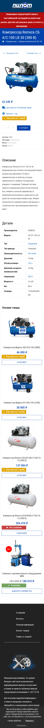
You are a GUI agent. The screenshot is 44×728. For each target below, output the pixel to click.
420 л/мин (32, 253)
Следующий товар (32, 53)
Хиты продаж (11, 143)
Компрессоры (14, 140)
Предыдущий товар (12, 53)
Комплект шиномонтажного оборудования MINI (21, 574)
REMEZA (10, 146)
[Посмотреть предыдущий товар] (4, 53)
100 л (30, 263)
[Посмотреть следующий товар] (40, 53)
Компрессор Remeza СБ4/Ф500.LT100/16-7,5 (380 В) (22, 517)
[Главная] (3, 41)
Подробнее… (22, 725)
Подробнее (22, 533)
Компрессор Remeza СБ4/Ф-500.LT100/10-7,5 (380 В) (22, 459)
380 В (30, 276)
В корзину (23, 128)
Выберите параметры (22, 591)
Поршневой (32, 244)
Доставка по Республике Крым (18, 107)
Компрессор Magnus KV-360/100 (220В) (22, 402)
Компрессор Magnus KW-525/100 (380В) (22, 347)
